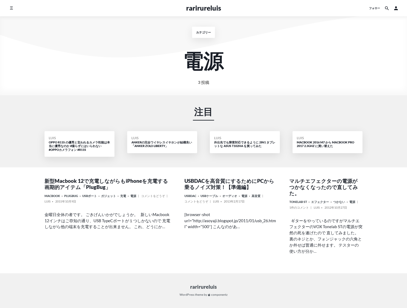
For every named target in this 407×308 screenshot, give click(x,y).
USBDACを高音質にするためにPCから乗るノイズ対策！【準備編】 (229, 184)
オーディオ (229, 196)
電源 (133, 196)
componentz (218, 294)
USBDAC (190, 196)
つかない (339, 202)
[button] (396, 8)
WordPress (187, 294)
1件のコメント (299, 208)
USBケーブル (209, 196)
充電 (123, 196)
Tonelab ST (298, 202)
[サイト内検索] (386, 8)
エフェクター (320, 202)
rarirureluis (203, 8)
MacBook (52, 196)
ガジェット (108, 196)
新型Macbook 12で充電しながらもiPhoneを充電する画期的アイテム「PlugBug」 (106, 184)
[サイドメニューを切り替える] (11, 8)
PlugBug (71, 196)
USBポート (89, 196)
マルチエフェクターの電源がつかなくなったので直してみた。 (323, 187)
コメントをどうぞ (153, 196)
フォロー (374, 8)
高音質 (256, 196)
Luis (52, 138)
